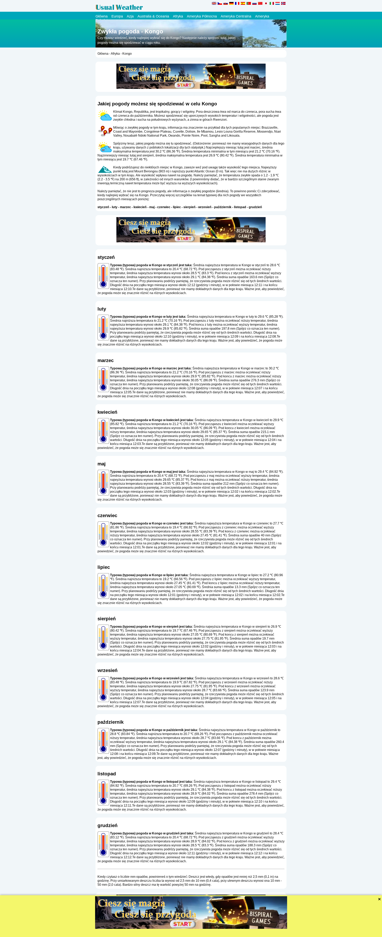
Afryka (178, 16)
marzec (125, 207)
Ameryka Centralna (236, 16)
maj (152, 207)
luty (114, 207)
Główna (102, 16)
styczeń (103, 207)
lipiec (177, 207)
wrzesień (204, 207)
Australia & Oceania (153, 16)
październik (222, 207)
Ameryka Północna (202, 16)
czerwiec (163, 207)
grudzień (255, 207)
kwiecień (140, 207)
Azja (130, 16)
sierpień (189, 207)
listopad (240, 207)
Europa (117, 16)
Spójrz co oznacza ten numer (257, 328)
